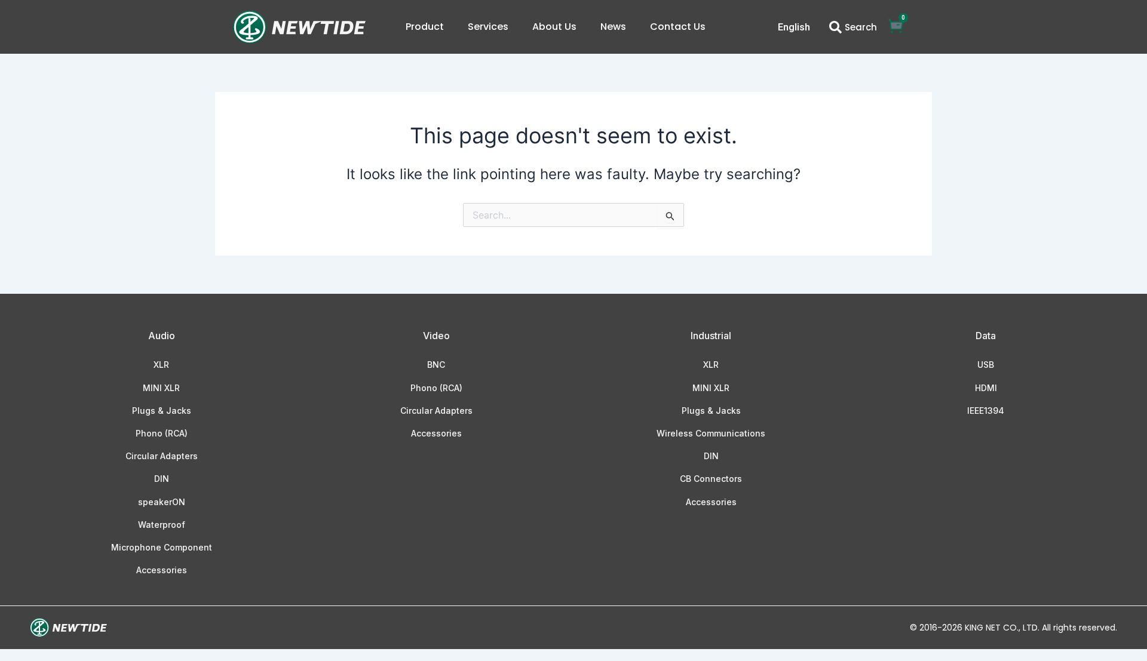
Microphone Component (161, 547)
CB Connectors (711, 479)
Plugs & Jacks (161, 410)
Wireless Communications (711, 433)
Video (436, 336)
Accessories (161, 570)
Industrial (711, 336)
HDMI (986, 388)
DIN (161, 479)
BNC (436, 364)
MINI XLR (161, 388)
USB (985, 364)
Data (986, 336)
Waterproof (161, 524)
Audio (161, 336)
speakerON (161, 502)
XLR (161, 364)
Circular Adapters (161, 456)
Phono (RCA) (162, 433)
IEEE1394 (985, 410)
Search (861, 27)
